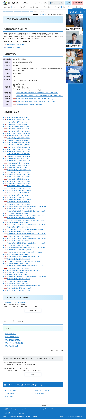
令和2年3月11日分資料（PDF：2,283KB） (18, 154)
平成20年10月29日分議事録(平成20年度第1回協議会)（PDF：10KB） (26, 257)
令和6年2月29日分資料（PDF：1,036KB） (18, 126)
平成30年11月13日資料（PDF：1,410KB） (18, 163)
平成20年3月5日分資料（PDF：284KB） (18, 263)
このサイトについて (25, 409)
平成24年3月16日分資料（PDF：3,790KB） (19, 227)
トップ (4, 11)
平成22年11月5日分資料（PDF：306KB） (18, 240)
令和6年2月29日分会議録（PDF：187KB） (18, 129)
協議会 (31, 11)
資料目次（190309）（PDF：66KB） (17, 274)
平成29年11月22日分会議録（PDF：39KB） (19, 170)
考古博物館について (40, 393)
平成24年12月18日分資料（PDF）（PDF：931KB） (21, 218)
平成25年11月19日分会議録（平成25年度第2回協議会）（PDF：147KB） (27, 206)
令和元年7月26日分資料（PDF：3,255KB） (19, 158)
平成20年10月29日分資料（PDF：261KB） (18, 259)
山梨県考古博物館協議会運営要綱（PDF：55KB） (29, 105)
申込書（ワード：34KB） (14, 47)
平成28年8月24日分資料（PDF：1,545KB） (19, 186)
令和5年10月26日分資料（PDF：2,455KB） (19, 131)
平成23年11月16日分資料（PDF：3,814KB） (19, 231)
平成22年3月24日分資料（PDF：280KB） (18, 245)
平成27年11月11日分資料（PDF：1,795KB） (19, 190)
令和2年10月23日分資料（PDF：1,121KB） (19, 149)
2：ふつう (20, 365)
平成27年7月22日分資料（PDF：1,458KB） (19, 195)
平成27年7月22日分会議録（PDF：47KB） (18, 193)
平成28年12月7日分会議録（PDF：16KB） (18, 179)
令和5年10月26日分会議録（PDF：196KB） (19, 133)
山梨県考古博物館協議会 (11, 346)
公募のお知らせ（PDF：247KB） (16, 44)
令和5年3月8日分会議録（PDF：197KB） (18, 138)
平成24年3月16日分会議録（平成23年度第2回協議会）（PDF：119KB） (26, 225)
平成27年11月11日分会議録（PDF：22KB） (19, 188)
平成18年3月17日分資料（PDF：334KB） (18, 283)
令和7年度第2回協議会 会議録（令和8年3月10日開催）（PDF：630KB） (35, 102)
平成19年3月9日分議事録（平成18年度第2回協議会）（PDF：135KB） (26, 270)
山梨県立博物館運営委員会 (12, 337)
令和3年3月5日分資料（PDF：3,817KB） (18, 145)
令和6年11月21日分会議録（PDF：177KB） (19, 124)
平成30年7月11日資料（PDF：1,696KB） (18, 167)
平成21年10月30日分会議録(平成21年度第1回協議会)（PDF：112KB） (26, 247)
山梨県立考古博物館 (10, 390)
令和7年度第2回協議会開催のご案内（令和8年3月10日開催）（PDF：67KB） (37, 93)
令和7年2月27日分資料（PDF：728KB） (18, 117)
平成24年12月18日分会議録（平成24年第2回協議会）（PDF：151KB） (26, 215)
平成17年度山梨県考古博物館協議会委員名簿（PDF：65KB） (23, 286)
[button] (26, 3)
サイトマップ (14, 409)
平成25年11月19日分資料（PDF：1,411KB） (19, 209)
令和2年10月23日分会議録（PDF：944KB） (19, 147)
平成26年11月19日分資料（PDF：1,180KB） (19, 199)
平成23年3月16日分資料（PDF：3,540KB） (19, 236)
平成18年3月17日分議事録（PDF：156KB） (19, 281)
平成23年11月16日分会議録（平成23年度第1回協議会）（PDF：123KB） (27, 229)
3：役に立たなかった (32, 365)
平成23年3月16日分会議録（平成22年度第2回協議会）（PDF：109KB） (26, 234)
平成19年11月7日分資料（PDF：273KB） (18, 268)
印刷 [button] (43, 14)
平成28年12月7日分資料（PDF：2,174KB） (19, 181)
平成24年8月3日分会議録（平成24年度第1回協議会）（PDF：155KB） (26, 220)
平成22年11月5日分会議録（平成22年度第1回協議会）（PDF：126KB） (26, 238)
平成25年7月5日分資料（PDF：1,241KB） (18, 213)
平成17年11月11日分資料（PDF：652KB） (18, 290)
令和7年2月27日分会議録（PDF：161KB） (18, 119)
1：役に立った (9, 365)
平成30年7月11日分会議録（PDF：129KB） (19, 165)
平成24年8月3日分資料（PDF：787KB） (18, 222)
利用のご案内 (9, 396)
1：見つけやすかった (11, 370)
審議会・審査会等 (25, 11)
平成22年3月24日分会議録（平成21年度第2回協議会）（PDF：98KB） (26, 243)
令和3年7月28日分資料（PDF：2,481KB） (18, 140)
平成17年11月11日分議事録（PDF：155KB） (19, 288)
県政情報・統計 (9, 11)
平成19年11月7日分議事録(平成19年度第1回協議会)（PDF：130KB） (26, 266)
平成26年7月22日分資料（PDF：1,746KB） (19, 204)
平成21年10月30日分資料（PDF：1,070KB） (19, 250)
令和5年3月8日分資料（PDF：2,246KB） (18, 136)
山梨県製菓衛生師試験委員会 (13, 340)
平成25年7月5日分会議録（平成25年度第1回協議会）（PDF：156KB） (26, 211)
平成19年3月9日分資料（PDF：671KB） (18, 272)
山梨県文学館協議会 (10, 334)
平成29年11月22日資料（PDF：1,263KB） (18, 172)
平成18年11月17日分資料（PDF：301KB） (18, 279)
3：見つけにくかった (35, 370)
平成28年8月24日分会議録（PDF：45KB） (18, 183)
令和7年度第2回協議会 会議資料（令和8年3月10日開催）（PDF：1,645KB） (37, 99)
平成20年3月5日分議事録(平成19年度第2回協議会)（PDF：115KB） (25, 261)
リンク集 (51, 409)
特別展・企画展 (9, 393)
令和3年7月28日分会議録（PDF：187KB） (18, 142)
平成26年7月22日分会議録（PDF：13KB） (18, 202)
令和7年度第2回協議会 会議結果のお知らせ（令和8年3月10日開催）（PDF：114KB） (39, 96)
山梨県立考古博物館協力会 (42, 390)
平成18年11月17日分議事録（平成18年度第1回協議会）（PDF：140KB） (27, 276)
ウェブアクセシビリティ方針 (39, 409)
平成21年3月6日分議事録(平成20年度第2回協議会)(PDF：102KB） (25, 252)
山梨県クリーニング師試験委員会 (14, 343)
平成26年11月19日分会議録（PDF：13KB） (19, 197)
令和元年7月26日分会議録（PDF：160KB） (19, 156)
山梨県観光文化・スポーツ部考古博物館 (15, 303)
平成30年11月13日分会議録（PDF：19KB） (19, 161)
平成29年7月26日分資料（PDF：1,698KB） (19, 177)
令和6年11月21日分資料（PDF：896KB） (18, 122)
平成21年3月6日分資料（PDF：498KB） (18, 254)
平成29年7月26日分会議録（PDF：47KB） (18, 174)
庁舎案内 (6, 409)
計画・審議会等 (17, 11)
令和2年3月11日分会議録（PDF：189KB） (18, 151)
